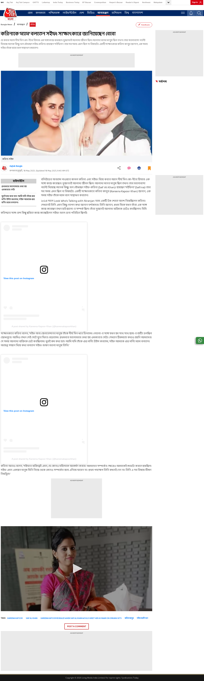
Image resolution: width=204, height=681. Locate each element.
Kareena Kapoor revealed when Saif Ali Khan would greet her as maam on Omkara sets (81, 618)
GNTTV (36, 2)
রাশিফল (116, 13)
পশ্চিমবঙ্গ (54, 13)
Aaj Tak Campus (22, 2)
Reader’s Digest (132, 2)
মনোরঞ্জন (103, 13)
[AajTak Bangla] (10, 14)
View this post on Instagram (19, 278)
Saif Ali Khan (31, 618)
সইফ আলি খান (142, 618)
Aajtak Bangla (16, 166)
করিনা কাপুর (129, 618)
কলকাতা (40, 13)
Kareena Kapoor (15, 618)
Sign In (195, 2)
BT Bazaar (86, 2)
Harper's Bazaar (116, 2)
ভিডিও (91, 13)
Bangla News (6, 24)
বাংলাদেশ (137, 12)
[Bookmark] (149, 169)
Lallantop (46, 2)
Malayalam (158, 2)
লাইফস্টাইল (69, 13)
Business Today (72, 2)
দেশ (82, 13)
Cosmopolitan (100, 2)
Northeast (146, 2)
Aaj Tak (10, 2)
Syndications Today (129, 677)
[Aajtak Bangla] (4, 168)
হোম (30, 13)
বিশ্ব (127, 13)
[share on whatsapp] (200, 340)
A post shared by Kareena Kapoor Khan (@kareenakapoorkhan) (44, 326)
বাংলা (2, 2)
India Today (58, 2)
